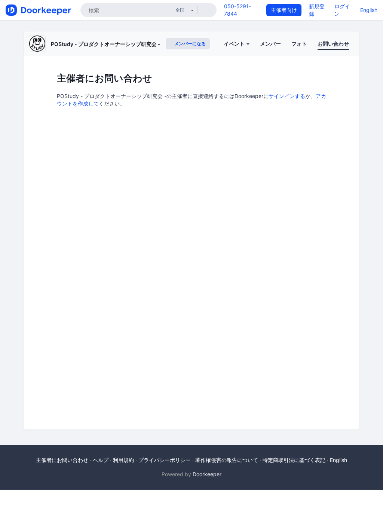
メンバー (270, 43)
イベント (235, 43)
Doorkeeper (207, 474)
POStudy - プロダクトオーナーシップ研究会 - (105, 44)
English (368, 10)
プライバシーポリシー (164, 460)
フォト (299, 43)
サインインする (287, 96)
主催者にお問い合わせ (62, 460)
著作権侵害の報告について (226, 460)
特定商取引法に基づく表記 (294, 460)
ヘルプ (100, 460)
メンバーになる (189, 43)
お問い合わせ (333, 43)
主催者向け (284, 10)
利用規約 (123, 460)
